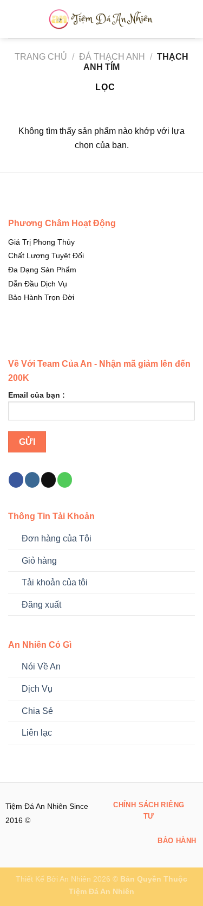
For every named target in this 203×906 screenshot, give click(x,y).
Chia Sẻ (37, 711)
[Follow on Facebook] (16, 479)
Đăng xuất (41, 604)
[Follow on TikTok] (48, 479)
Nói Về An (41, 666)
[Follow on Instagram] (32, 479)
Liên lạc (37, 732)
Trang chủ (41, 56)
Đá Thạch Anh (112, 56)
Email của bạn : (36, 395)
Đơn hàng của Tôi (56, 538)
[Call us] (64, 479)
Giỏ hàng (39, 560)
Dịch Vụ (37, 688)
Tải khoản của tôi (55, 582)
